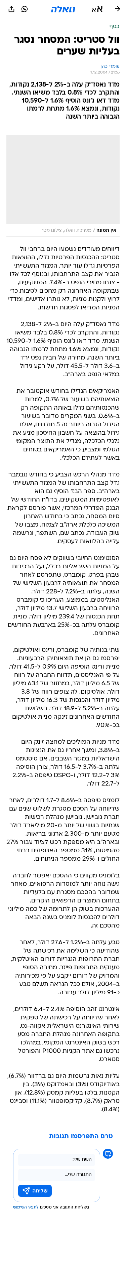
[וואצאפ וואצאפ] (24, 9)
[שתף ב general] (11, 9)
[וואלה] (63, 9)
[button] (97, 9)
